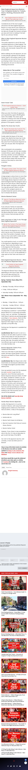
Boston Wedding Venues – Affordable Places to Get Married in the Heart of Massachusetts (13, 634)
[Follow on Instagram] (14, 766)
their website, (13, 318)
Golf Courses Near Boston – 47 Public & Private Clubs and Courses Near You (13, 675)
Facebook (6, 462)
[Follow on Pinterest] (17, 766)
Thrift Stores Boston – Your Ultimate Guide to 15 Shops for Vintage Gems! (13, 592)
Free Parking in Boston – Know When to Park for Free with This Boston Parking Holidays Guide (13, 614)
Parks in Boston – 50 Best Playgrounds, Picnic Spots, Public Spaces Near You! (13, 695)
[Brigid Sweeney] (5, 475)
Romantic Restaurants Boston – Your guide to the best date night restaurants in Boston (13, 724)
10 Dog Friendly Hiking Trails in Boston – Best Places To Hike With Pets (13, 753)
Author (3, 467)
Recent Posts (9, 467)
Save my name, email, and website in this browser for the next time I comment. (13, 564)
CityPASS (9, 372)
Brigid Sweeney (13, 470)
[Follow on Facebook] (8, 766)
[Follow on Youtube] (20, 766)
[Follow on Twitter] (11, 766)
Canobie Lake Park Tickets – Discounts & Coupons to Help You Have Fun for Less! (12, 655)
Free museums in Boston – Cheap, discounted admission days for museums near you (13, 744)
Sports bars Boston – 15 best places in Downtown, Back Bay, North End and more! (12, 704)
